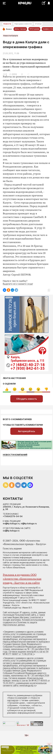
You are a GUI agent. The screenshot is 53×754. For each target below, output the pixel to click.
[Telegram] (16, 290)
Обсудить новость (26, 398)
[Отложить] (22, 74)
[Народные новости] (43, 3)
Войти (48, 3)
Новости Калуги (10, 35)
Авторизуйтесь (26, 431)
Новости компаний (15, 454)
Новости (7, 24)
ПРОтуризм (34, 29)
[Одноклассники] (8, 290)
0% (7, 389)
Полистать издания (12, 548)
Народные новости (23, 24)
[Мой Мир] (12, 290)
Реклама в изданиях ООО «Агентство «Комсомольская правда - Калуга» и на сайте (22, 579)
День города (20, 29)
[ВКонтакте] (4, 290)
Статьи (38, 24)
